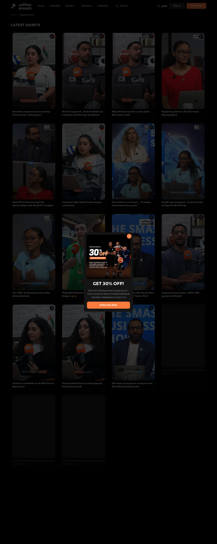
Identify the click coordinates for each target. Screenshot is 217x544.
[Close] (129, 236)
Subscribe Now (108, 305)
